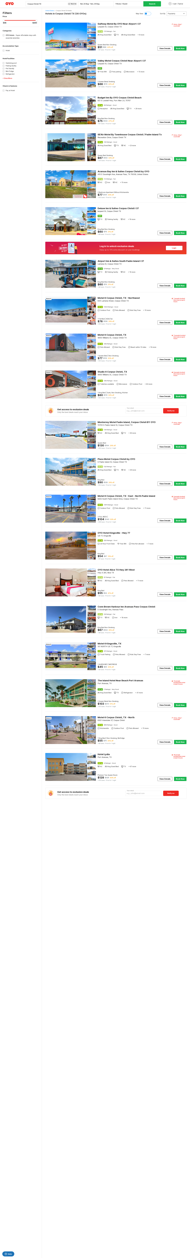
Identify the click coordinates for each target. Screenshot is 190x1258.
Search (152, 4)
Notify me (170, 411)
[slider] (4, 21)
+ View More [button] (7, 78)
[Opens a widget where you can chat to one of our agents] (8, 1254)
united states (49, 10)
